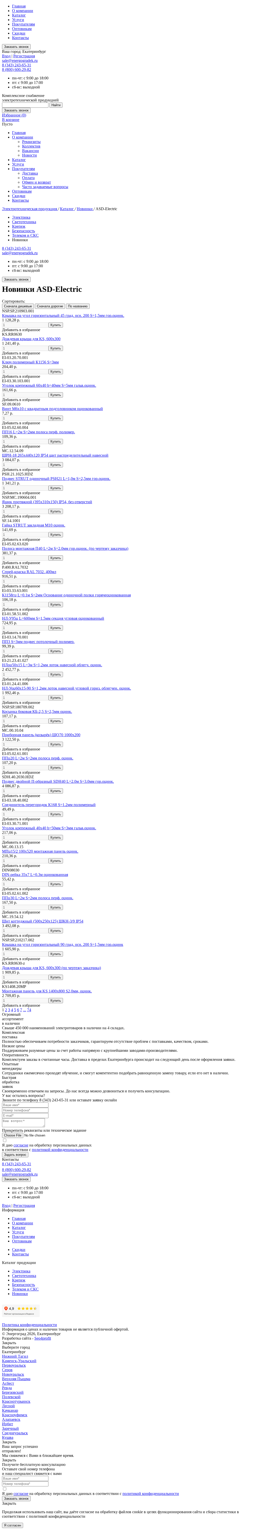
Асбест (8, 1383)
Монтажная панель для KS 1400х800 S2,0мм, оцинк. (47, 991)
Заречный (10, 1428)
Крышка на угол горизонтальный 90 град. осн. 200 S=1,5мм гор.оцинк (62, 944)
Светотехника (24, 222)
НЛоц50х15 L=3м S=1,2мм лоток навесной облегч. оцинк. (52, 665)
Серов (7, 1370)
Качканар (10, 1410)
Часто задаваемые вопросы (45, 187)
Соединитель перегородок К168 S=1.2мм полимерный (49, 805)
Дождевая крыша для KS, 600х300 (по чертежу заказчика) (51, 968)
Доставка (30, 173)
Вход (6, 56)
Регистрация (24, 56)
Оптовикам (22, 29)
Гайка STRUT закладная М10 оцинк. (33, 525)
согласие (21, 1145)
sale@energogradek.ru (20, 253)
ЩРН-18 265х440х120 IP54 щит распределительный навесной (55, 455)
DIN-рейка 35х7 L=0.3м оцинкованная (35, 874)
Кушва (7, 1437)
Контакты (20, 38)
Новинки (85, 209)
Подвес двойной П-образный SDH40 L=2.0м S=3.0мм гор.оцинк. (58, 781)
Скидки (18, 33)
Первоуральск (14, 1365)
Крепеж (18, 226)
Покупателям (23, 24)
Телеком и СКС (25, 235)
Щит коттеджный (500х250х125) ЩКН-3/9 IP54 (42, 921)
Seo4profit (42, 1338)
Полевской (11, 1397)
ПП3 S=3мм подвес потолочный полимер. (38, 642)
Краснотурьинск (16, 1401)
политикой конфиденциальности (60, 1150)
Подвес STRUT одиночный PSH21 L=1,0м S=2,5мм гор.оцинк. (56, 478)
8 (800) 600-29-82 (16, 69)
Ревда (7, 1388)
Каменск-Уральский (19, 1361)
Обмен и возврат (36, 182)
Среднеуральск (15, 1433)
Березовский (13, 1392)
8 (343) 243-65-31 (16, 65)
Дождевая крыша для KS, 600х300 (31, 339)
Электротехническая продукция (30, 209)
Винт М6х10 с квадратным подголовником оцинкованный (52, 409)
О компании (22, 11)
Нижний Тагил (15, 1356)
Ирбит (7, 1424)
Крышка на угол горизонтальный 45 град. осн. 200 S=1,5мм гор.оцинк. (63, 315)
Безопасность (23, 231)
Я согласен (12, 1525)
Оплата (28, 178)
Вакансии (30, 151)
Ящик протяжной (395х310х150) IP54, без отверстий (47, 502)
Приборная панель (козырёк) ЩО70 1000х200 (41, 735)
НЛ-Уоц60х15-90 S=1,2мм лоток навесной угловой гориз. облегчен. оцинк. (66, 688)
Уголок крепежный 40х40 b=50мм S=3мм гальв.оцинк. (49, 828)
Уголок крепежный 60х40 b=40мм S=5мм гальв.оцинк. (49, 385)
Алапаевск (11, 1419)
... (24, 1010)
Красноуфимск (14, 1415)
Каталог (19, 15)
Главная (19, 6)
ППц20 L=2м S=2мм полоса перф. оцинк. (37, 758)
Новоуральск (13, 1374)
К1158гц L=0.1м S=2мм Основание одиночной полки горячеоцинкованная (66, 595)
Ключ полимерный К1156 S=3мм (30, 362)
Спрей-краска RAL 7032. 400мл (29, 572)
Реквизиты (31, 142)
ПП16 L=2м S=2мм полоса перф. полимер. (38, 432)
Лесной (8, 1406)
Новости (29, 155)
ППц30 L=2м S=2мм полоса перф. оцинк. (37, 898)
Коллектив (31, 146)
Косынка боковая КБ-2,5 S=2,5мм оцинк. (37, 711)
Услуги (18, 20)
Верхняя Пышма (16, 1379)
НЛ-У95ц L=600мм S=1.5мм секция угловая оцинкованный (53, 618)
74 (29, 1010)
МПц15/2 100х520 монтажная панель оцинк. (40, 851)
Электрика (21, 217)
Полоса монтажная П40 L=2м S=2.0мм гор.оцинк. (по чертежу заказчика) (65, 548)
